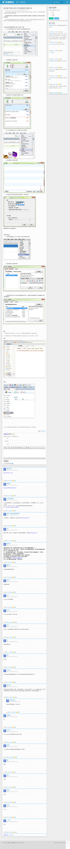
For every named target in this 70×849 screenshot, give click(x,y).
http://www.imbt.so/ (25, 517)
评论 (27, 10)
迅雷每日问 (22, 2)
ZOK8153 (50, 77)
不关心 (53, 14)
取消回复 (13, 434)
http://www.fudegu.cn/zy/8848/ (12, 507)
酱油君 (50, 25)
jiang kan (50, 44)
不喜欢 (53, 15)
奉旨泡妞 (50, 33)
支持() (6, 480)
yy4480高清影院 (10, 498)
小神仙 (8, 805)
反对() (11, 480)
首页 (17, 2)
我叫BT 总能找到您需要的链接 (13, 513)
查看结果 (56, 18)
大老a (50, 69)
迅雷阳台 (8, 2)
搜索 (64, 2)
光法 (50, 86)
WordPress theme (58, 842)
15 (10, 835)
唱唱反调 (8, 543)
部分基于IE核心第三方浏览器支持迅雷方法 (18, 8)
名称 (7, 438)
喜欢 (53, 12)
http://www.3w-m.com (8, 472)
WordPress (22, 842)
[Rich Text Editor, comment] (24, 453)
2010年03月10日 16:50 (8, 10)
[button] (5, 447)
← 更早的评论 (5, 835)
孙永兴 (6, 434)
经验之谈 (43, 431)
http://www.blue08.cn (17, 557)
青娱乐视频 (9, 468)
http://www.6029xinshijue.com (10, 487)
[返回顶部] (68, 847)
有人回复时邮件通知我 (8, 463)
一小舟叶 (50, 52)
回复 (15, 480)
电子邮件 (7, 441)
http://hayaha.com (33, 532)
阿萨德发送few (51, 61)
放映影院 (8, 483)
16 (11, 835)
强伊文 (24, 10)
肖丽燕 (8, 790)
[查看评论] (68, 843)
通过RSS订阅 (67, 2)
